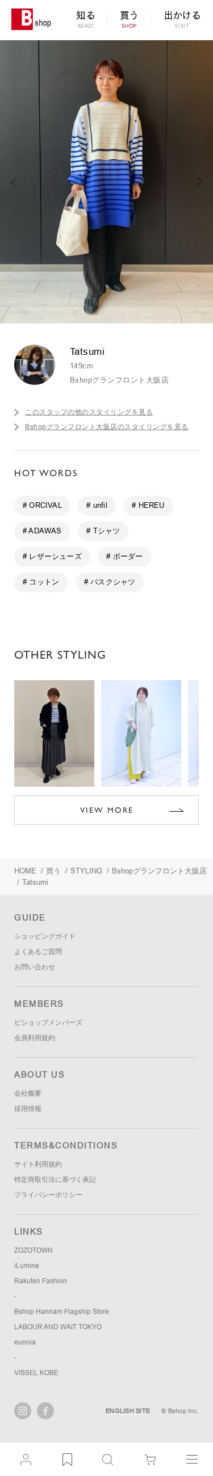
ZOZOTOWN (33, 1250)
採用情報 (27, 1109)
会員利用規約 (34, 1038)
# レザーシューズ (52, 556)
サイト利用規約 (38, 1164)
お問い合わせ (34, 967)
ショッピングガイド (45, 936)
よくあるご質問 (38, 952)
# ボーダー (124, 556)
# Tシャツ (103, 531)
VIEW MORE (106, 810)
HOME (25, 871)
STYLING (86, 871)
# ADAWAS (42, 531)
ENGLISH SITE (128, 1410)
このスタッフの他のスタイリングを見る (89, 412)
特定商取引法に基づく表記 (55, 1180)
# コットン (41, 582)
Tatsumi (35, 882)
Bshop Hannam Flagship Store (61, 1312)
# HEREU (148, 505)
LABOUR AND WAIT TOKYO (58, 1327)
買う (53, 871)
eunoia (25, 1342)
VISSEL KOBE (36, 1373)
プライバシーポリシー (48, 1195)
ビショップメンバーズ (48, 1023)
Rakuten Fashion (40, 1281)
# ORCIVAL (42, 505)
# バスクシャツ (110, 582)
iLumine (26, 1266)
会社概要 (27, 1093)
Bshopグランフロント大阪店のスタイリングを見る (107, 427)
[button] (199, 181)
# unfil (96, 505)
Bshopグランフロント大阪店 (119, 380)
